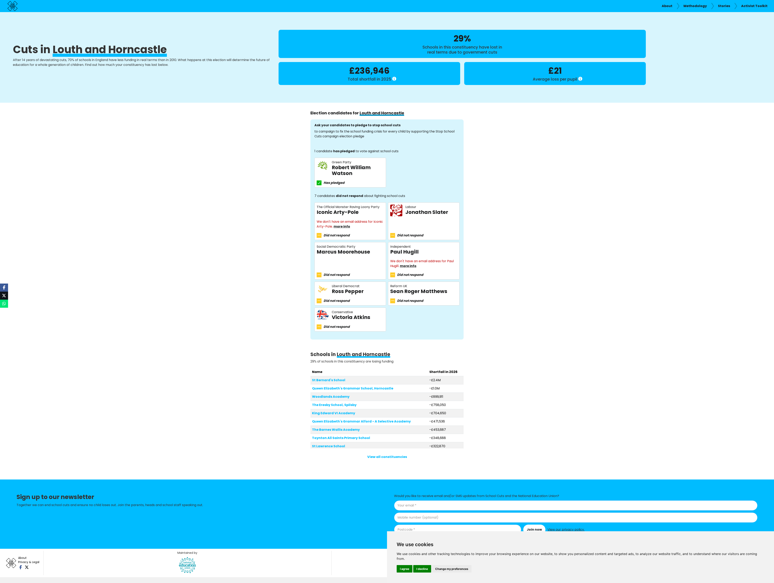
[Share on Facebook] (4, 288)
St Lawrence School (328, 446)
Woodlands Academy (331, 396)
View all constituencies (387, 457)
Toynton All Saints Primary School (341, 438)
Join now (534, 529)
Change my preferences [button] (451, 569)
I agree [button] (404, 569)
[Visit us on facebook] (20, 567)
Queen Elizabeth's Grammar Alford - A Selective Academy (361, 421)
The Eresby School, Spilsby (334, 405)
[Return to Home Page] (12, 6)
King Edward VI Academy (333, 413)
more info (342, 226)
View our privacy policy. (566, 529)
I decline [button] (422, 569)
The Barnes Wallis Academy (336, 429)
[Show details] (394, 79)
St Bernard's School (328, 380)
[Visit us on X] (26, 567)
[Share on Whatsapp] (4, 304)
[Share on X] (4, 296)
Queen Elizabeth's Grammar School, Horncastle (352, 388)
